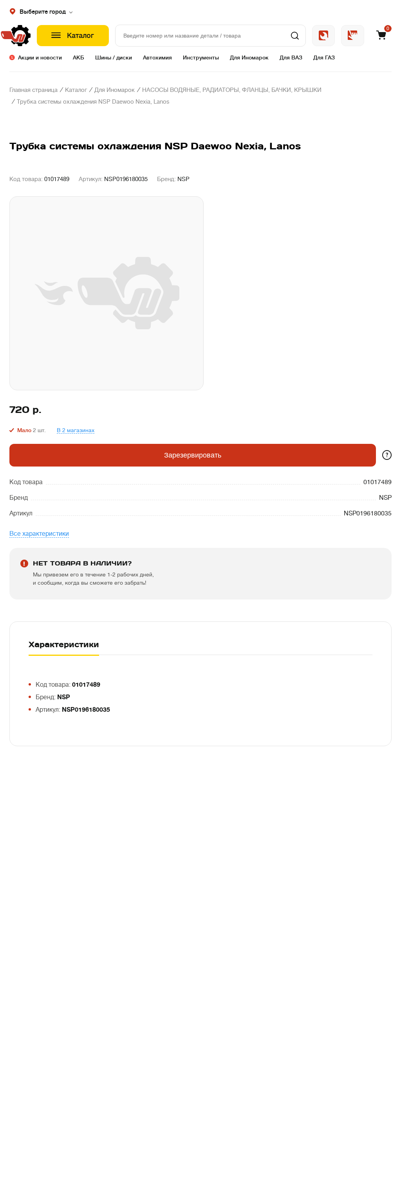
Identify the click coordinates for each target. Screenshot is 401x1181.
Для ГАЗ (324, 57)
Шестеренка (20, 35)
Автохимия (157, 57)
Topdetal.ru (352, 35)
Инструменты (201, 57)
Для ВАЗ (291, 57)
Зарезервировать (192, 455)
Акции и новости (40, 57)
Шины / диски (113, 57)
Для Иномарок (249, 57)
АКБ (78, 57)
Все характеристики (39, 533)
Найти (294, 35)
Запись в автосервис (323, 35)
